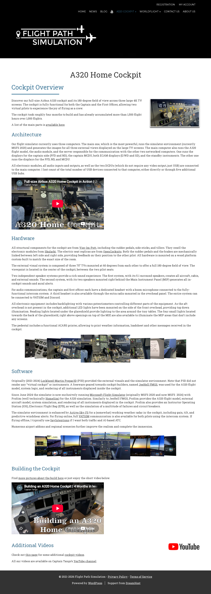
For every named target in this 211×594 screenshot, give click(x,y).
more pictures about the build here (41, 478)
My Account (187, 4)
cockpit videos (74, 554)
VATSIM (84, 416)
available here (55, 124)
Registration (165, 4)
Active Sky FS (79, 412)
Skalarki (50, 251)
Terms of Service (141, 576)
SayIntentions (59, 420)
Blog (103, 11)
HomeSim (52, 398)
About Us (189, 11)
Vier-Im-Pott (87, 247)
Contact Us (172, 11)
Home (82, 11)
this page (31, 554)
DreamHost (133, 583)
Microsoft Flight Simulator (107, 394)
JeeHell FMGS (148, 384)
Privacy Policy (118, 576)
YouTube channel (85, 561)
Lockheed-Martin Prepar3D (59, 380)
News (93, 11)
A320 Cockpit (126, 11)
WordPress (95, 583)
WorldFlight (149, 11)
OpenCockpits (112, 251)
